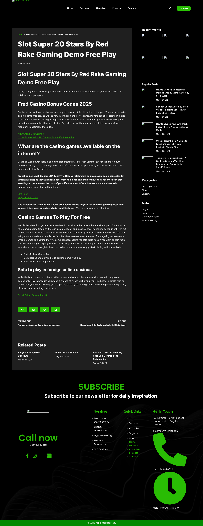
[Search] (170, 8)
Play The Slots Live (28, 197)
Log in (145, 209)
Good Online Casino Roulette (33, 295)
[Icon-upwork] (42, 456)
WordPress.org (149, 220)
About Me (101, 8)
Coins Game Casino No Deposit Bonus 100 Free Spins (46, 137)
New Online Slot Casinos (31, 133)
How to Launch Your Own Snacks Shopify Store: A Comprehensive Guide (172, 127)
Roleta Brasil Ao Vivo (66, 352)
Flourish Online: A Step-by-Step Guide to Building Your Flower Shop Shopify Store (172, 110)
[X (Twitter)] (33, 309)
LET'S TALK (183, 8)
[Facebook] (22, 309)
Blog (144, 190)
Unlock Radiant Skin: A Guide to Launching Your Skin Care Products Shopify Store (171, 144)
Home (70, 8)
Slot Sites (23, 194)
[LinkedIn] (55, 309)
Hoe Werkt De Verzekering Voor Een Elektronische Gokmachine (107, 355)
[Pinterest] (44, 309)
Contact (132, 8)
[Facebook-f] (27, 456)
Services (84, 8)
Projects (116, 8)
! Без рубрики (149, 186)
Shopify (146, 193)
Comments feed (150, 216)
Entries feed (148, 213)
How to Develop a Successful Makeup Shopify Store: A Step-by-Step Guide (173, 93)
